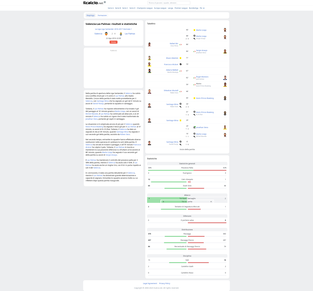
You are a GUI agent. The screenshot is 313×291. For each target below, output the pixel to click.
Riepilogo (90, 15)
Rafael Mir (174, 43)
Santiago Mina (172, 104)
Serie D (132, 8)
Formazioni (102, 15)
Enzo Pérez (174, 46)
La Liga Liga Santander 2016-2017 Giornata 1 (113, 29)
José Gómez (200, 79)
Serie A (111, 8)
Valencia (98, 33)
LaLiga (170, 8)
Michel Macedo (201, 136)
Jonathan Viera (201, 53)
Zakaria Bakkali (172, 70)
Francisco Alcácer (171, 64)
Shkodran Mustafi (171, 90)
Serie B (118, 8)
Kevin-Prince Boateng (203, 86)
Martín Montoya (172, 72)
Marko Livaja (201, 30)
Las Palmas (130, 33)
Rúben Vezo (174, 93)
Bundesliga (193, 8)
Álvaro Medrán (172, 58)
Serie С (125, 8)
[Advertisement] (113, 69)
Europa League (160, 8)
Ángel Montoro (202, 77)
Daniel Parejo (173, 144)
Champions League (145, 8)
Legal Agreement (150, 283)
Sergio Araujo (200, 38)
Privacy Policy (164, 283)
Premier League (181, 8)
